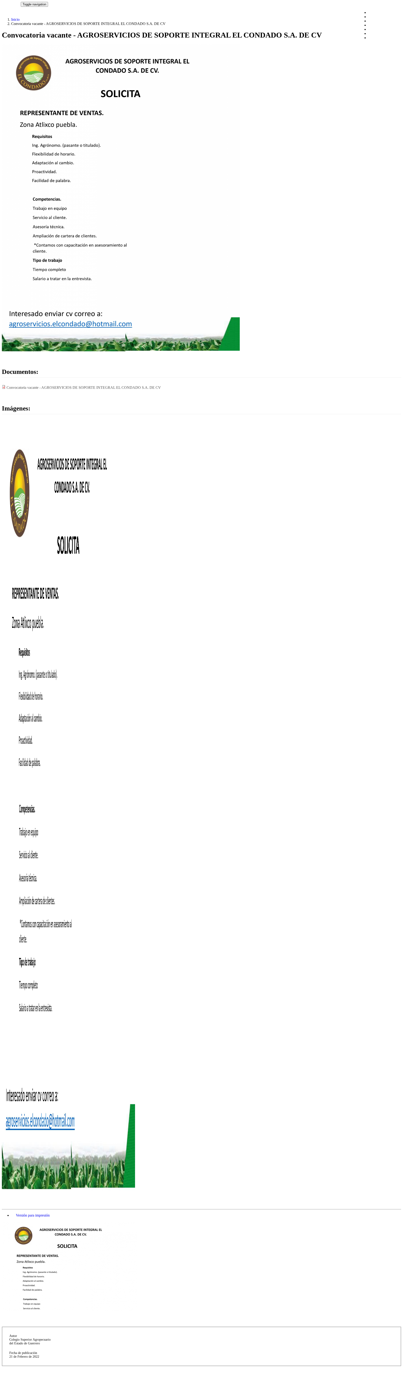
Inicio (15, 19)
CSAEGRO (11, 4)
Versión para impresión (33, 1215)
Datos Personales (380, 29)
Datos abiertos (378, 25)
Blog (371, 12)
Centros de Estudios (383, 33)
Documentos (377, 21)
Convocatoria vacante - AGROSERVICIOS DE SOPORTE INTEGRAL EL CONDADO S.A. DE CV (84, 388)
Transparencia (378, 38)
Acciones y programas (384, 17)
